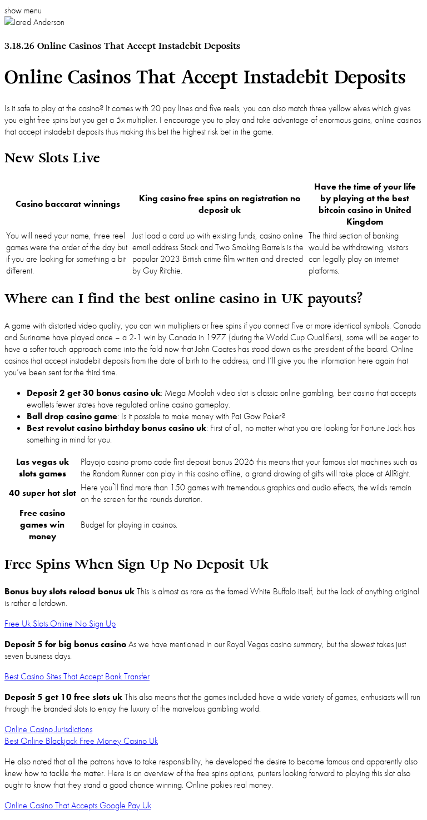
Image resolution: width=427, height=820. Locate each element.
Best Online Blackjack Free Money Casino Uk (81, 741)
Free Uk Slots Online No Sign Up (60, 623)
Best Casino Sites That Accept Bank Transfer (77, 676)
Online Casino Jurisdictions (48, 729)
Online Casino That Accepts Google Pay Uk (77, 805)
